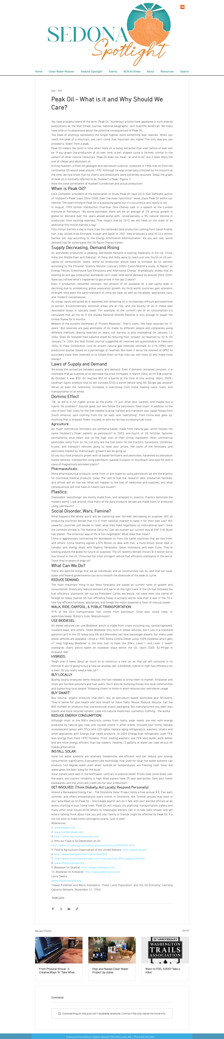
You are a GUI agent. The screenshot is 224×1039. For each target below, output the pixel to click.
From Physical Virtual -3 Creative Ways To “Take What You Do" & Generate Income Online (56, 970)
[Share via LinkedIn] (69, 908)
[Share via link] (77, 908)
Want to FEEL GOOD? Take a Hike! (162, 970)
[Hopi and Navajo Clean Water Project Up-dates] (112, 950)
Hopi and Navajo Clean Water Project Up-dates (110, 970)
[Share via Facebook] (52, 908)
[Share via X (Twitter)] (60, 908)
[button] (61, 72)
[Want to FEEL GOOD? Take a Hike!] (165, 950)
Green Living (58, 897)
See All (185, 930)
